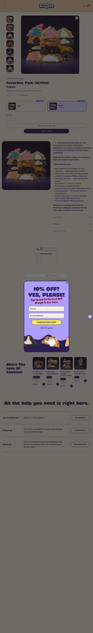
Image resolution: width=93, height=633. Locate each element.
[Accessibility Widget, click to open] (90, 316)
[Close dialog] (67, 283)
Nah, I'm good (46, 328)
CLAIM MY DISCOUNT (46, 322)
